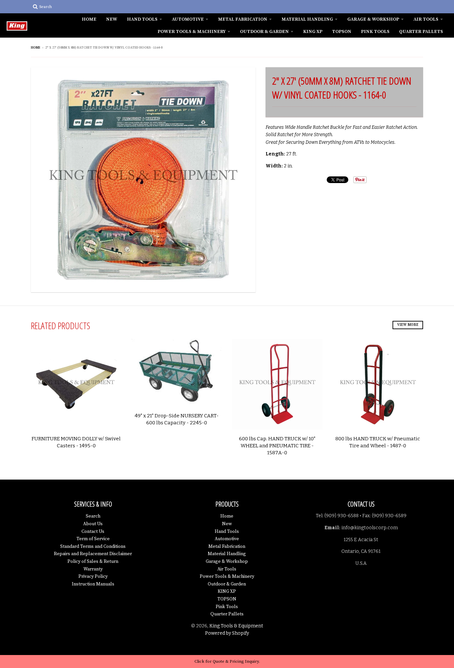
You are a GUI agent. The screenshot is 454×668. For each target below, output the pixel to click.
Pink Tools (375, 32)
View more (407, 325)
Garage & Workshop (373, 19)
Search (93, 516)
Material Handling (307, 19)
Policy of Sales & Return (92, 561)
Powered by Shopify (227, 633)
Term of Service (93, 539)
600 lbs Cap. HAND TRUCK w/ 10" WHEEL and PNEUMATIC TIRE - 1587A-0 (277, 446)
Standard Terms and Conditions (93, 547)
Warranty (93, 569)
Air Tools (425, 19)
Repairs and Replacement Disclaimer (93, 554)
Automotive (188, 19)
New (111, 19)
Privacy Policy (93, 576)
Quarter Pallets (421, 32)
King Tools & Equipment (236, 626)
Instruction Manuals (93, 584)
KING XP (312, 32)
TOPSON (341, 32)
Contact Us (92, 532)
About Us (93, 524)
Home (89, 19)
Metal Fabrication (242, 19)
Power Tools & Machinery (192, 32)
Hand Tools (142, 19)
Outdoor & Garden (264, 32)
